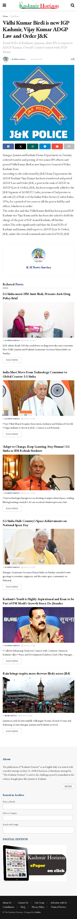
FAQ (23, 906)
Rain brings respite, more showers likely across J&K (36, 673)
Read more (14, 359)
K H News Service (18, 59)
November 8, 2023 (36, 59)
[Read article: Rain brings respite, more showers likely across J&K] (38, 695)
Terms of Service (58, 906)
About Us (7, 902)
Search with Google (10, 824)
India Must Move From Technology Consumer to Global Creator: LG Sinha (35, 374)
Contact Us (23, 902)
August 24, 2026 (29, 340)
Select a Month (9, 802)
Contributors (8, 906)
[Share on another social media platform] (69, 146)
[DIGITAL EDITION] (34, 862)
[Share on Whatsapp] (32, 146)
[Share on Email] (57, 146)
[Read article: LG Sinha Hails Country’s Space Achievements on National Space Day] (38, 546)
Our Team (39, 902)
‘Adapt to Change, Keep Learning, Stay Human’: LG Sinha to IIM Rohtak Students (36, 448)
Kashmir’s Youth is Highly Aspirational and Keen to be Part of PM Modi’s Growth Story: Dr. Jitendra (38, 601)
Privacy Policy (38, 906)
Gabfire (38, 912)
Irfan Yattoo (11, 716)
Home (5, 16)
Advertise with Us (59, 902)
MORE (68, 786)
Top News (15, 16)
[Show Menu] (4, 5)
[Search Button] (72, 5)
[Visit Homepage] (38, 5)
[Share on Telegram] (44, 146)
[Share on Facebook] (8, 146)
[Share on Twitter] (20, 146)
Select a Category (10, 813)
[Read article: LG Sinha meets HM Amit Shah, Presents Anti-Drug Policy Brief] (38, 320)
